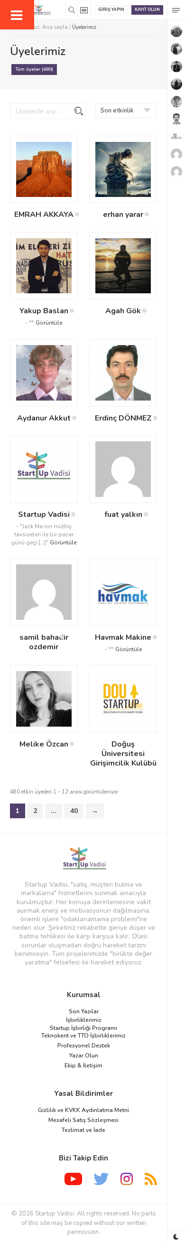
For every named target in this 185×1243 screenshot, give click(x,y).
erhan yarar (123, 214)
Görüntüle (49, 323)
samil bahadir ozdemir (43, 642)
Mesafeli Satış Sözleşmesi (83, 1120)
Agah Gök (123, 311)
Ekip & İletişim (83, 1065)
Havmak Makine (123, 637)
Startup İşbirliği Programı (83, 1028)
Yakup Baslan (43, 311)
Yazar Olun (83, 1055)
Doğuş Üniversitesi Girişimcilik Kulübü (123, 753)
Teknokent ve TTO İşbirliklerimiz (83, 1035)
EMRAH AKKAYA (44, 214)
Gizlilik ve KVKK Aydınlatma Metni (83, 1110)
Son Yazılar (84, 1011)
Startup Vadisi (44, 514)
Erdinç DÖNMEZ (123, 418)
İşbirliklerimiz (84, 1020)
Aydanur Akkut (44, 418)
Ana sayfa (55, 27)
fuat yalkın (123, 514)
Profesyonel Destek (83, 1045)
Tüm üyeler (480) (34, 69)
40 (74, 810)
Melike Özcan (43, 744)
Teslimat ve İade (83, 1130)
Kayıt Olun (147, 9)
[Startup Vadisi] (83, 858)
